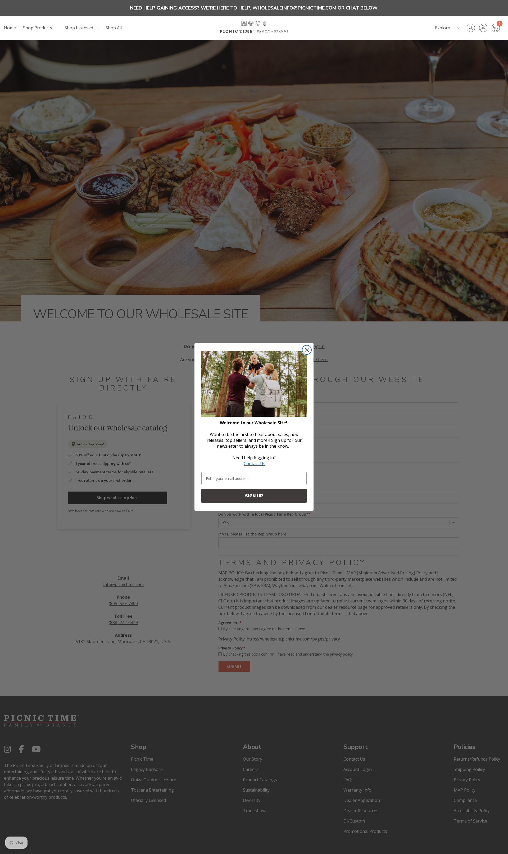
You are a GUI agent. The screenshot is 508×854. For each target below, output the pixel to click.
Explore (442, 28)
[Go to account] (485, 28)
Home (10, 28)
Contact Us (254, 463)
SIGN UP (254, 495)
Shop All (114, 28)
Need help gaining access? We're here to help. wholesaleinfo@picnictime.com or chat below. (254, 8)
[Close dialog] (306, 350)
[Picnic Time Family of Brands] (254, 28)
